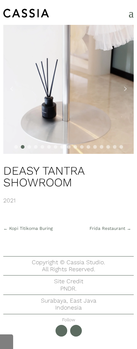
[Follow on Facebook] (76, 331)
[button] (12, 89)
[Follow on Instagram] (61, 331)
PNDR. (68, 288)
